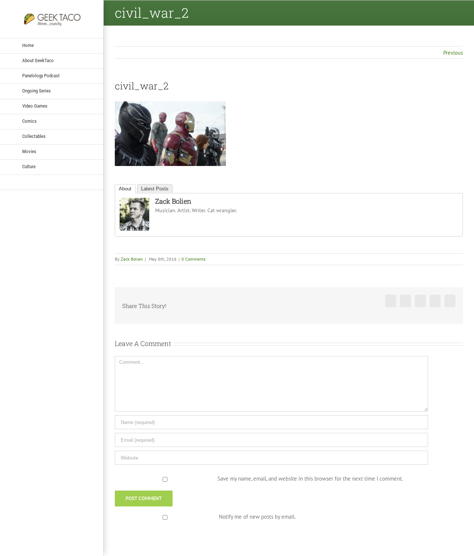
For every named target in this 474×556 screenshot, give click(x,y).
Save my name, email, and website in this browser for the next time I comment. (310, 478)
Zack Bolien (173, 201)
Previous (453, 52)
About (125, 188)
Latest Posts (154, 188)
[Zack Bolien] (134, 202)
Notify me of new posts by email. (257, 516)
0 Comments (193, 259)
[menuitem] (52, 46)
